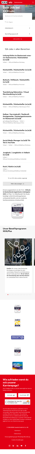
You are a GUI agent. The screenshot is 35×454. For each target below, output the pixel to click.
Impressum (18, 430)
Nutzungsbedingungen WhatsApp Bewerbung (17, 437)
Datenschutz (17, 433)
